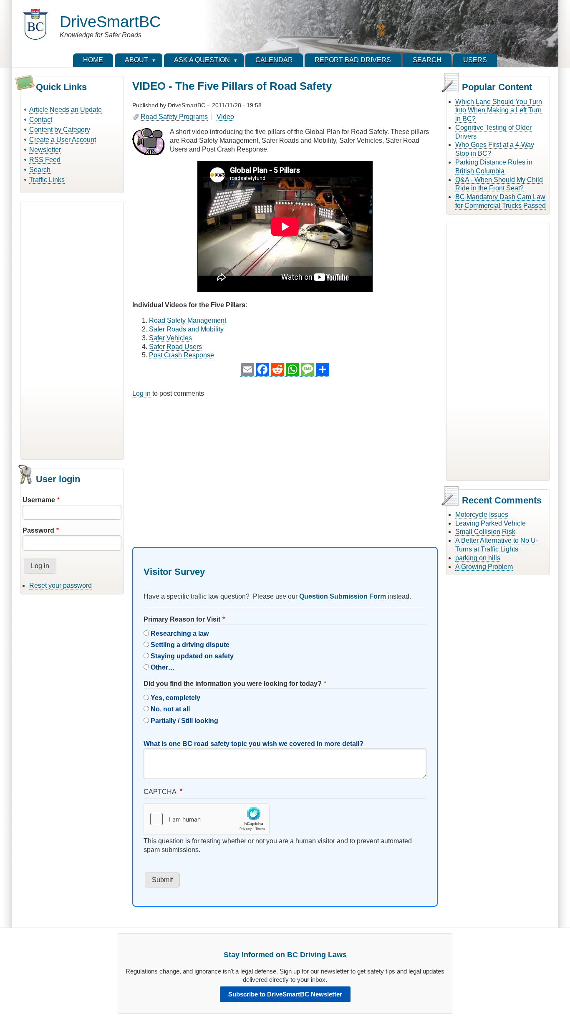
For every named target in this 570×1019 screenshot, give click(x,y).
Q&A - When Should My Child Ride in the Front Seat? (499, 184)
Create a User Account (62, 139)
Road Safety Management (187, 320)
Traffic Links (47, 179)
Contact (40, 119)
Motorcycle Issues (481, 514)
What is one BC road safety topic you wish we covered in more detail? (253, 743)
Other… (163, 667)
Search (39, 169)
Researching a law (180, 633)
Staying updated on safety (192, 656)
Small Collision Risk (485, 531)
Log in (141, 393)
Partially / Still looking (184, 720)
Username (39, 499)
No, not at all (170, 709)
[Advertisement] (72, 329)
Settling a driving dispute (190, 644)
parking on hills (477, 557)
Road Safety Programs (174, 116)
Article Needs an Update (65, 109)
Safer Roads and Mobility (186, 329)
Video (225, 116)
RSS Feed (45, 159)
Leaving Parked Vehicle (490, 523)
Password (38, 530)
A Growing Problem (484, 566)
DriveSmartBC (110, 21)
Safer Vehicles (170, 337)
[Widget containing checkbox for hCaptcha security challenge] (207, 819)
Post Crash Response (181, 355)
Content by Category (59, 129)
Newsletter (45, 149)
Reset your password (60, 585)
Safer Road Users (175, 346)
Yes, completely (175, 697)
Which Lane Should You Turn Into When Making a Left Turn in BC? (498, 110)
